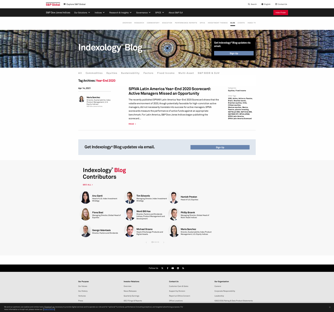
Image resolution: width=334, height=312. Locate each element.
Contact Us (282, 4)
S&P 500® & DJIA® (210, 73)
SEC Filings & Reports (133, 301)
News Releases (130, 291)
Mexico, (245, 107)
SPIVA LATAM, (244, 114)
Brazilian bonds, (240, 101)
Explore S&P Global (76, 4)
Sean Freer (97, 230)
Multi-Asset (186, 73)
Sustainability (130, 73)
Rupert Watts (99, 213)
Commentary (153, 23)
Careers (217, 286)
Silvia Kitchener (189, 195)
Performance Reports (186, 23)
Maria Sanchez (93, 97)
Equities (111, 73)
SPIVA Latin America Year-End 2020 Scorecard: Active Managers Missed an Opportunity (170, 91)
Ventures (82, 296)
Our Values (82, 286)
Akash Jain (186, 213)
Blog (232, 23)
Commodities (94, 73)
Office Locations (176, 301)
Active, (235, 98)
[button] (146, 242)
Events (241, 23)
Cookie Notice (49, 309)
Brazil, (230, 101)
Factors (149, 73)
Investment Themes (218, 23)
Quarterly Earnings (131, 296)
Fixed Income (166, 73)
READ (131, 124)
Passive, (231, 109)
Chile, (245, 103)
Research (139, 23)
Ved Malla (141, 213)
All (80, 73)
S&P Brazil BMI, (234, 112)
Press (80, 301)
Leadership (219, 296)
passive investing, (242, 109)
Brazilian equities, (235, 103)
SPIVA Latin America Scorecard (240, 118)
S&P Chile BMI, (246, 112)
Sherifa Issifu (143, 196)
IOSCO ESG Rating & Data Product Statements (233, 301)
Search (254, 4)
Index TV (251, 23)
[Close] (330, 307)
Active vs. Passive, (245, 98)
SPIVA (202, 23)
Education (167, 23)
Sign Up (234, 53)
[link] (162, 268)
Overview (127, 23)
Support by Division (177, 291)
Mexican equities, (235, 107)
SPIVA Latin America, (236, 116)
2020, (230, 98)
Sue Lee (185, 229)
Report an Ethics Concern (179, 296)
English (267, 4)
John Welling (98, 195)
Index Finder (281, 12)
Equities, (231, 91)
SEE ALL (87, 185)
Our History (83, 291)
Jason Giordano (144, 229)
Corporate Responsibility (224, 291)
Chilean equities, (234, 105)
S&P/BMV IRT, (233, 114)
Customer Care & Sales (178, 286)
